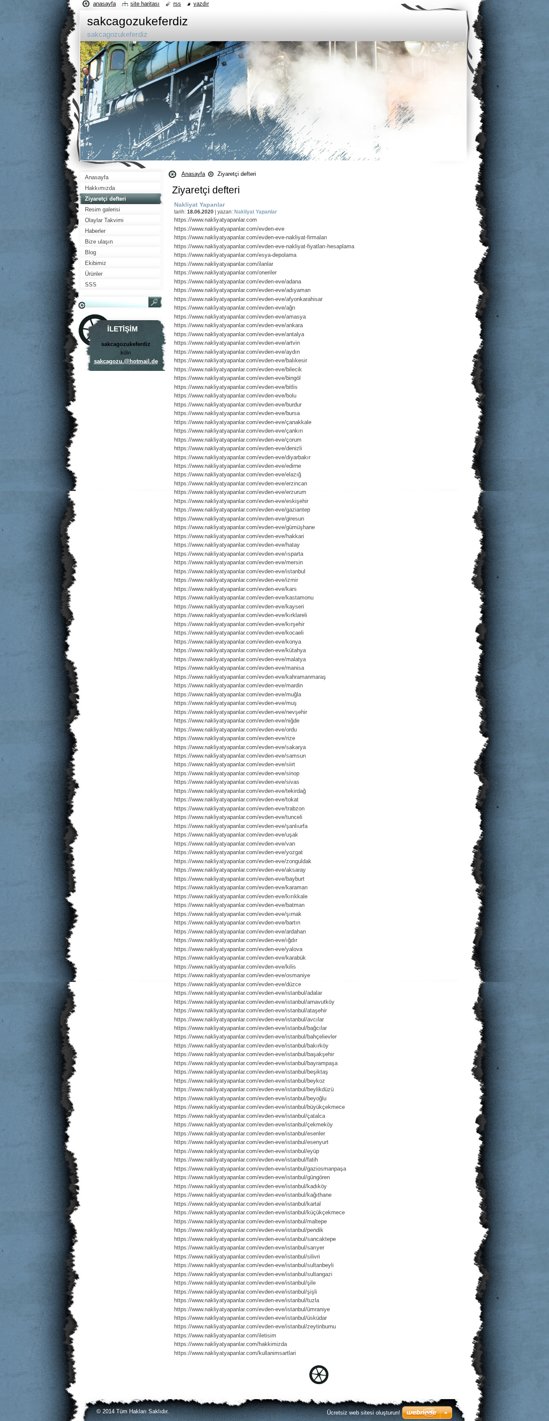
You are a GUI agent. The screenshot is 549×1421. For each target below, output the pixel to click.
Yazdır (201, 3)
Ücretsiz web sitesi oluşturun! (363, 1412)
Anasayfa (193, 174)
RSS (177, 3)
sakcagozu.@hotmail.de (126, 361)
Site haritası (145, 3)
